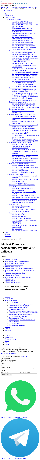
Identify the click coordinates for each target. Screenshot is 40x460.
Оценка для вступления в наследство (24, 230)
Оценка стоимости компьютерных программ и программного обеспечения (25, 196)
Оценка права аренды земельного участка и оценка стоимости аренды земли (24, 117)
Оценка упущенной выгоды (21, 218)
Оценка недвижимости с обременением (25, 72)
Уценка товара (17, 223)
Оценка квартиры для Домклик (22, 98)
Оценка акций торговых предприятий (25, 179)
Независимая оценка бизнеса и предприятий (23, 125)
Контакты (8, 236)
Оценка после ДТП (18, 207)
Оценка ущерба (14, 204)
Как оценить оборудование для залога (25, 155)
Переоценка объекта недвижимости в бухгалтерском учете (24, 69)
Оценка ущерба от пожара (21, 206)
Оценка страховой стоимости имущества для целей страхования (23, 37)
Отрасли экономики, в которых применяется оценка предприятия (23, 127)
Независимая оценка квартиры (19, 88)
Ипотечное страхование (16, 109)
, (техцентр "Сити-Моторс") (19, 7)
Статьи (7, 232)
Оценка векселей (18, 181)
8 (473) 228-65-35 (6, 10)
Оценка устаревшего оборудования (24, 162)
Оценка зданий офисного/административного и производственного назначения (22, 61)
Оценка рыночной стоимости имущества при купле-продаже (22, 41)
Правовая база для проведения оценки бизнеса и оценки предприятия (25, 131)
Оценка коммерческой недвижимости (24, 74)
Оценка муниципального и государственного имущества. (22, 22)
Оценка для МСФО (18, 215)
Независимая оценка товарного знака (24, 199)
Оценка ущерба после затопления (23, 209)
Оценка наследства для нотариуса (23, 45)
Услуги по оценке (10, 17)
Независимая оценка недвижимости (21, 51)
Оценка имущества (15, 19)
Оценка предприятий (19, 134)
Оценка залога (17, 229)
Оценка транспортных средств (19, 163)
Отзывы (7, 234)
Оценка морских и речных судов (23, 165)
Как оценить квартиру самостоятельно (25, 97)
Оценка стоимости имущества (22, 44)
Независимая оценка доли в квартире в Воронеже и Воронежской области (25, 94)
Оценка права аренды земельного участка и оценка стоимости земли (23, 104)
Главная (7, 14)
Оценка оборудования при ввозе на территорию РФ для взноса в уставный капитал (25, 151)
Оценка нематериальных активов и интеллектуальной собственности (24, 201)
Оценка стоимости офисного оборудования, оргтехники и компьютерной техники (22, 146)
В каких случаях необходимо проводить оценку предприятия (25, 136)
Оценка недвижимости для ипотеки (24, 100)
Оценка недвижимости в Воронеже (24, 86)
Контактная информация (9, 353)
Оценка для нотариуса (19, 216)
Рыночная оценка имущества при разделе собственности (23, 34)
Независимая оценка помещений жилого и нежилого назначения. (23, 83)
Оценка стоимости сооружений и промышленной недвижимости (23, 53)
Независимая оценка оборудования (20, 142)
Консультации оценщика (17, 213)
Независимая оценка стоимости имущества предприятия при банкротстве (22, 29)
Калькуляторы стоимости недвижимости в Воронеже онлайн (24, 80)
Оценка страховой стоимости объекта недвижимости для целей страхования (25, 57)
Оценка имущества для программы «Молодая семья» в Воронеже (24, 48)
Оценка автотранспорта (20, 170)
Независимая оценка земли (18, 102)
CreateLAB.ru (24, 356)
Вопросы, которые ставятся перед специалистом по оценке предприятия (25, 140)
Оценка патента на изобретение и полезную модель (23, 189)
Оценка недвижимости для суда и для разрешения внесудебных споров (24, 76)
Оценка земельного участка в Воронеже (25, 107)
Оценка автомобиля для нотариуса (23, 172)
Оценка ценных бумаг (16, 174)
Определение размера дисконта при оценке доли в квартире (24, 90)
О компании (9, 16)
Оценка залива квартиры (20, 211)
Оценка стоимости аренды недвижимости (23, 114)
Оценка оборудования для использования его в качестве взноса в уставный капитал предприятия (25, 158)
